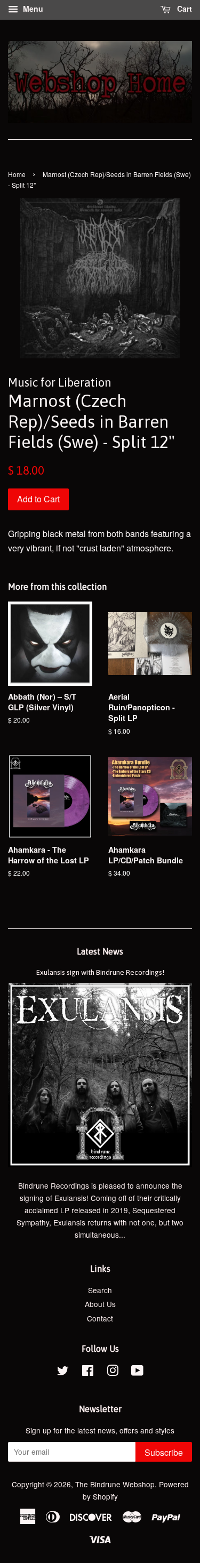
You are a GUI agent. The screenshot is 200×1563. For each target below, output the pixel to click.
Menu (32, 8)
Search (100, 1290)
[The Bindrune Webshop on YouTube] (137, 1372)
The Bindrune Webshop (115, 1484)
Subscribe (164, 1452)
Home (17, 174)
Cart (183, 8)
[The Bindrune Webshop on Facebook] (88, 1372)
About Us (100, 1304)
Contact (100, 1318)
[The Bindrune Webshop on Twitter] (63, 1372)
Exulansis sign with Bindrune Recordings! (100, 972)
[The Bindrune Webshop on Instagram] (112, 1372)
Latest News (100, 951)
